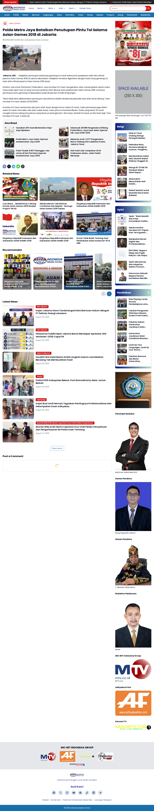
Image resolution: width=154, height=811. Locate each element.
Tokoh (80, 15)
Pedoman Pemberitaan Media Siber (78, 800)
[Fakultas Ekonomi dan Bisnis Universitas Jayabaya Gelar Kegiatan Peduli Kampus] (122, 360)
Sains (59, 15)
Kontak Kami (56, 800)
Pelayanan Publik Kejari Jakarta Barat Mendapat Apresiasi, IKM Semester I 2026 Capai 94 (109, 2)
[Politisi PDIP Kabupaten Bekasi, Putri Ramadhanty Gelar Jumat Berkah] (18, 385)
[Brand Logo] (48, 756)
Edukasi (99, 15)
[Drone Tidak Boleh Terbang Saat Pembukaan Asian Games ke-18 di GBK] (94, 223)
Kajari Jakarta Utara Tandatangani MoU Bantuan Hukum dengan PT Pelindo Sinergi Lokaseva (72, 312)
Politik (16, 15)
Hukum (25, 15)
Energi (120, 15)
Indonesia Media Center (80, 808)
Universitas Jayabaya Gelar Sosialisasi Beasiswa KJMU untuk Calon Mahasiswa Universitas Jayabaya (139, 336)
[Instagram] (67, 792)
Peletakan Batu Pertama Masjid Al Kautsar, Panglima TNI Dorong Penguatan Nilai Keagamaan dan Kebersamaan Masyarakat (138, 147)
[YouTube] (73, 792)
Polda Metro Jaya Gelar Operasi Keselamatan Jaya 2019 (32, 140)
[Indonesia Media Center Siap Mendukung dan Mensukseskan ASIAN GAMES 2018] (47, 272)
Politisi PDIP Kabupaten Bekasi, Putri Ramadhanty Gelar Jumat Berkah (71, 382)
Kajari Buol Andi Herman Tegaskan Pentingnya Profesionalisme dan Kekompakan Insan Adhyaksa (74, 405)
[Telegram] (13, 166)
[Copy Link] (23, 166)
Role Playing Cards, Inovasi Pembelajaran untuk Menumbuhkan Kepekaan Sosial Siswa (139, 301)
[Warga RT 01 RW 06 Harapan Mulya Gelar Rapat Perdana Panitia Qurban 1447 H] (122, 171)
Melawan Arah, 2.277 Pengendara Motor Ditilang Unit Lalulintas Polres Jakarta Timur (87, 142)
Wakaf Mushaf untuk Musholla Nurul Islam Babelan (139, 193)
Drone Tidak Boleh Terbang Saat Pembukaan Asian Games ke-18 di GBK (93, 241)
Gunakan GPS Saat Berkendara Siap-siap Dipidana (34, 129)
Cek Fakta (69, 15)
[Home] (5, 23)
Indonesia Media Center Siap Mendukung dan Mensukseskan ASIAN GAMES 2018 (47, 284)
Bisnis (51, 8)
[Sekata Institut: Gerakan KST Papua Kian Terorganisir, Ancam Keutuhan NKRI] (122, 231)
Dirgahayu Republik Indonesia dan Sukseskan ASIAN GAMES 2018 (93, 205)
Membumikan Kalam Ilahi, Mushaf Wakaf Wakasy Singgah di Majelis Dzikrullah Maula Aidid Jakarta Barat (139, 158)
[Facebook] (4, 166)
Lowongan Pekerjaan (103, 800)
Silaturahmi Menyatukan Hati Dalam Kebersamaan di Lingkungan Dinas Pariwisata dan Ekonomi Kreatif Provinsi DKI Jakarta (139, 181)
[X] (9, 166)
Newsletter (146, 15)
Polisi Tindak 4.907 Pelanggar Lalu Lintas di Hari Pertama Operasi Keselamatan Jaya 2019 (32, 153)
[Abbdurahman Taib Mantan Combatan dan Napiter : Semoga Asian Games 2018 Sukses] (57, 189)
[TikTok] (87, 792)
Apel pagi (41, 399)
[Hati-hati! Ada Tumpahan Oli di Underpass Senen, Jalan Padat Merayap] (64, 154)
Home (31, 8)
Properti (110, 15)
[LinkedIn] (93, 792)
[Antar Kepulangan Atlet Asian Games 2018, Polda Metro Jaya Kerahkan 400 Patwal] (109, 272)
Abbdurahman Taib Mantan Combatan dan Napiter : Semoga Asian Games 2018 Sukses (56, 206)
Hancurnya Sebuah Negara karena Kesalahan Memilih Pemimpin (138, 276)
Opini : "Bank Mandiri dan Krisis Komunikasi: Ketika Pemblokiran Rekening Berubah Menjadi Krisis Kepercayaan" (139, 219)
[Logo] (77, 775)
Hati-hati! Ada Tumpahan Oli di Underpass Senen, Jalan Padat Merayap (85, 153)
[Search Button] (148, 8)
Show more (57, 448)
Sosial (39, 376)
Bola (61, 8)
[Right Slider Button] (109, 293)
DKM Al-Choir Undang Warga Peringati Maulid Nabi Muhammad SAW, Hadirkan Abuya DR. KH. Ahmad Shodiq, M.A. (138, 136)
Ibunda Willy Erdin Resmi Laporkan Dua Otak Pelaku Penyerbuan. (65, 423)
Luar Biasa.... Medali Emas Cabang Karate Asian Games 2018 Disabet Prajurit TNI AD (19, 206)
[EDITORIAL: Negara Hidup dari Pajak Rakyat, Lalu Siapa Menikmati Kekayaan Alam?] (122, 254)
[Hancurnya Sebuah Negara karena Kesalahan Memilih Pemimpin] (122, 277)
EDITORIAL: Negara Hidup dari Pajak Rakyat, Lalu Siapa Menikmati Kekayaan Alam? (138, 253)
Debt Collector (43, 353)
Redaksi (45, 800)
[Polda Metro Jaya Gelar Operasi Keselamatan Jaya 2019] (9, 143)
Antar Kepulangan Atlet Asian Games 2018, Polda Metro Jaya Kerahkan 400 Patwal (108, 284)
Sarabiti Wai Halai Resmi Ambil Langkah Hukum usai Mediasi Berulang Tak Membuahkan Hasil (69, 358)
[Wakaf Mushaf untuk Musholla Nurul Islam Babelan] (122, 194)
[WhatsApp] (18, 166)
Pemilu (90, 15)
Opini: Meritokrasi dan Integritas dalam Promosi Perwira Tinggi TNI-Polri (138, 264)
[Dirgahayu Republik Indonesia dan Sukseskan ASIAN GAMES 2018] (94, 189)
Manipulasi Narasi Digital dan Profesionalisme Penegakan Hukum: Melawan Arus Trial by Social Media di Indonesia (138, 241)
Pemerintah (132, 15)
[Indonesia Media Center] (14, 8)
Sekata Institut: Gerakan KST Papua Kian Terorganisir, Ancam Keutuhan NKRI (138, 230)
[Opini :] (122, 220)
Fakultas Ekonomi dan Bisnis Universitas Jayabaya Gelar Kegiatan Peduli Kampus (137, 359)
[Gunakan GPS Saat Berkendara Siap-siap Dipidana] (9, 131)
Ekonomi (35, 15)
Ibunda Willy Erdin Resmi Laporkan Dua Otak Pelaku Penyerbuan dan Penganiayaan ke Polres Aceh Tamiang (71, 428)
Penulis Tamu (85, 8)
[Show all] (148, 126)
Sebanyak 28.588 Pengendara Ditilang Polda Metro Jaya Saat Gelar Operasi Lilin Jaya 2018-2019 (89, 130)
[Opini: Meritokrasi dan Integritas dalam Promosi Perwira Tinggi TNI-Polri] (122, 265)
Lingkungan (48, 15)
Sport (71, 8)
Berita (40, 8)
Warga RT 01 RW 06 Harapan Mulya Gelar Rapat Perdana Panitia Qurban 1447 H (138, 170)
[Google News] (80, 792)
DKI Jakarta (42, 306)
